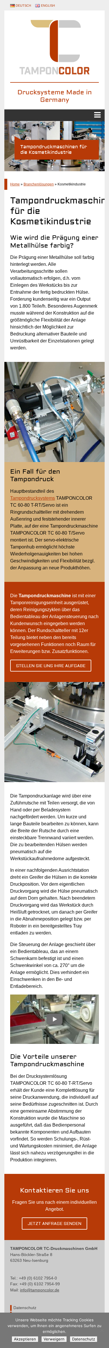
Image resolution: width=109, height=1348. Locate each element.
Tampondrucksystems (32, 498)
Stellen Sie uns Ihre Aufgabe (50, 666)
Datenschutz (24, 1308)
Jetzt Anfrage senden (54, 1223)
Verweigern (54, 1339)
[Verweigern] (102, 1330)
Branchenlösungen (39, 184)
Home (15, 184)
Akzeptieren (25, 1339)
